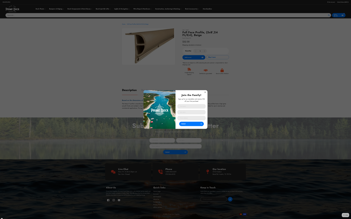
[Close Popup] (205, 92)
